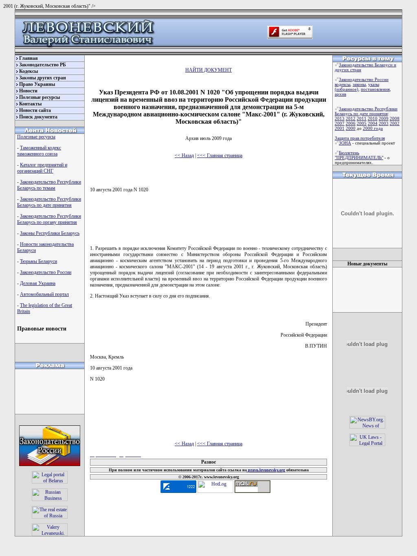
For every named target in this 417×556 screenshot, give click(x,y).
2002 (394, 123)
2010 (372, 118)
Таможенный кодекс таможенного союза (39, 151)
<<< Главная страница (219, 155)
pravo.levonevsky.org (266, 470)
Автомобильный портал (44, 294)
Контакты (30, 104)
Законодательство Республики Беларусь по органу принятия (49, 219)
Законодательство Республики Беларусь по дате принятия (49, 202)
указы (373, 84)
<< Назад (184, 155)
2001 (340, 128)
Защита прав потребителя (360, 138)
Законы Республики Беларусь (49, 233)
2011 (362, 118)
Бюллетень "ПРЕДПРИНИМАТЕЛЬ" (359, 155)
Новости (28, 91)
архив (340, 94)
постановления (375, 89)
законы (359, 84)
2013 (340, 118)
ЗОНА (345, 142)
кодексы (342, 84)
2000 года (373, 128)
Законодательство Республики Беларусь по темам (49, 185)
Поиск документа (38, 117)
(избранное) (346, 89)
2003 (383, 123)
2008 (394, 118)
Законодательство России (45, 272)
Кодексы (28, 71)
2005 (362, 123)
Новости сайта (35, 110)
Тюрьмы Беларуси (38, 261)
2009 (383, 118)
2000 (351, 128)
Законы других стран (42, 78)
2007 (340, 123)
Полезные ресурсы (39, 97)
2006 (351, 123)
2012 (351, 118)
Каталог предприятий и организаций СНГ (42, 168)
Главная (28, 58)
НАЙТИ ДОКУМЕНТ (208, 70)
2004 (372, 123)
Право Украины (37, 84)
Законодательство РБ (42, 65)
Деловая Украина (37, 283)
